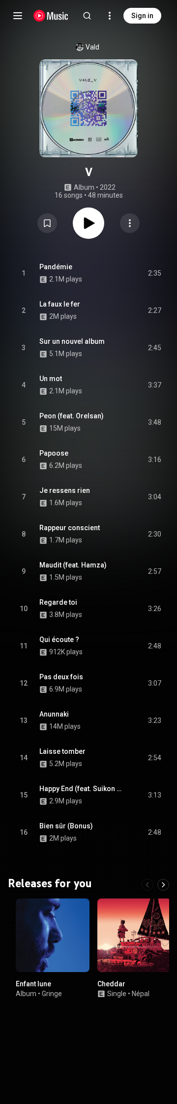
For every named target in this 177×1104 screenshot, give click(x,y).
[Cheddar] (134, 935)
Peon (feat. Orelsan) (71, 416)
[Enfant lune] (52, 935)
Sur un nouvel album (72, 341)
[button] (47, 223)
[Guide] (18, 16)
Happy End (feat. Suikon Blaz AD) (82, 789)
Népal (140, 994)
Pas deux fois (61, 677)
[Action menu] (130, 223)
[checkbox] (154, 273)
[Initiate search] (87, 16)
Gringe (52, 994)
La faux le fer (59, 304)
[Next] (163, 884)
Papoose (53, 453)
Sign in (142, 16)
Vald (92, 47)
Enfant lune (33, 984)
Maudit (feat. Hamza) (73, 565)
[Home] (50, 16)
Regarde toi (58, 602)
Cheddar (111, 984)
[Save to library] (47, 223)
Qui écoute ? (59, 639)
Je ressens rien (64, 490)
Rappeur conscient (69, 528)
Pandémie (55, 267)
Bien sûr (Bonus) (66, 826)
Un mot (50, 379)
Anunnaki (54, 714)
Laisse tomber (62, 751)
